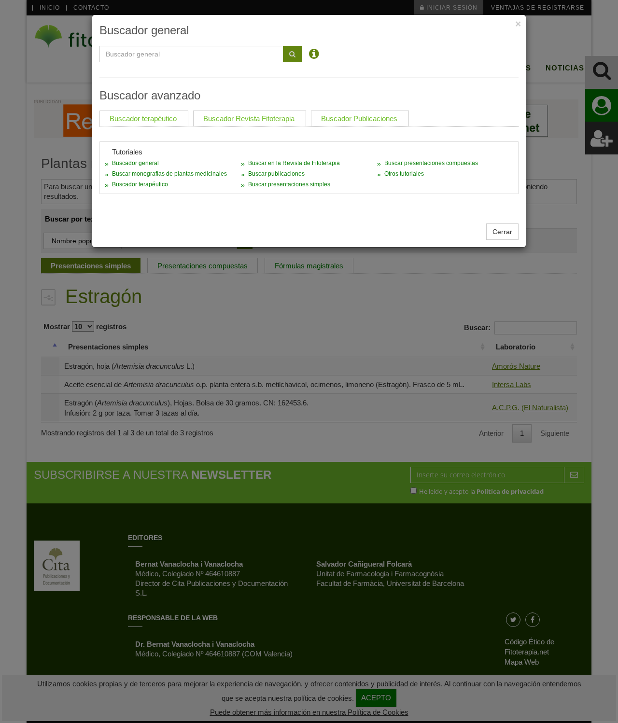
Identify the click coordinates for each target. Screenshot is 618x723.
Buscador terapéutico (140, 184)
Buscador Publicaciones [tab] (359, 118)
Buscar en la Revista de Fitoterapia (294, 163)
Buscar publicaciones (276, 173)
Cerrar (502, 232)
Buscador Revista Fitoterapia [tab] (249, 118)
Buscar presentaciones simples (289, 184)
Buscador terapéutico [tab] (143, 118)
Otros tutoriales (404, 173)
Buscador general (135, 163)
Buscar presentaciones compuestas (431, 163)
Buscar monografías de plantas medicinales (169, 173)
